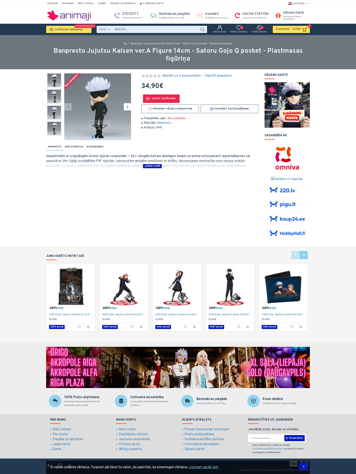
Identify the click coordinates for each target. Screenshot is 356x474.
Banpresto (164, 123)
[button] (67, 106)
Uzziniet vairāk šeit (203, 467)
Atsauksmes (95, 146)
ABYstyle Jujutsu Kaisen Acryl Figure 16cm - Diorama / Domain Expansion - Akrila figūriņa (71, 314)
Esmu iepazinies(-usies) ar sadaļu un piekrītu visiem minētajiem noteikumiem (278, 448)
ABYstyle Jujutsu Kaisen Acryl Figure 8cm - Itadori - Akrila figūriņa (124, 314)
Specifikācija (74, 146)
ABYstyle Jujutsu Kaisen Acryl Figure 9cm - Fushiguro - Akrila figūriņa (230, 314)
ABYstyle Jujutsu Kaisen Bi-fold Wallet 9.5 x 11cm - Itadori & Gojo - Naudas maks (284, 314)
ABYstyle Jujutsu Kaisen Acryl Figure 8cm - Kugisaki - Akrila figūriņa (177, 314)
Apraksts (54, 146)
